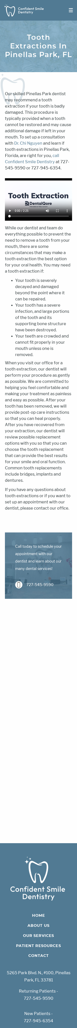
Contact (38, 956)
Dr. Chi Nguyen (28, 143)
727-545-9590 (39, 585)
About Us (38, 926)
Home (38, 916)
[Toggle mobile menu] (71, 10)
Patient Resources (38, 946)
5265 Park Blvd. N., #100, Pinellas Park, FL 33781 (38, 976)
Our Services (38, 936)
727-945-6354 (38, 1020)
